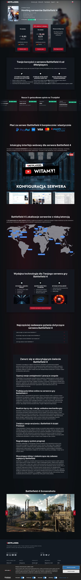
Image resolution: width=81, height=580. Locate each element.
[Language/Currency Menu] (72, 2)
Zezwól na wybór (71, 571)
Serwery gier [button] (34, 2)
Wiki (58, 563)
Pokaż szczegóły (62, 577)
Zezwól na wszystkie (71, 567)
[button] (57, 2)
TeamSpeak (47, 2)
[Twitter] (41, 555)
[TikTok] (49, 555)
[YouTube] (46, 555)
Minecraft (40, 2)
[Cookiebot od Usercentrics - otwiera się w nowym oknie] (7, 578)
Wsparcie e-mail (49, 563)
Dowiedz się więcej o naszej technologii (40, 308)
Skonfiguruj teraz (58, 49)
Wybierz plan (23, 49)
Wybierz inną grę (26, 7)
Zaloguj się (22, 563)
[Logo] (12, 2)
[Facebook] (44, 555)
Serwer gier (35, 563)
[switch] (34, 578)
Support (53, 2)
